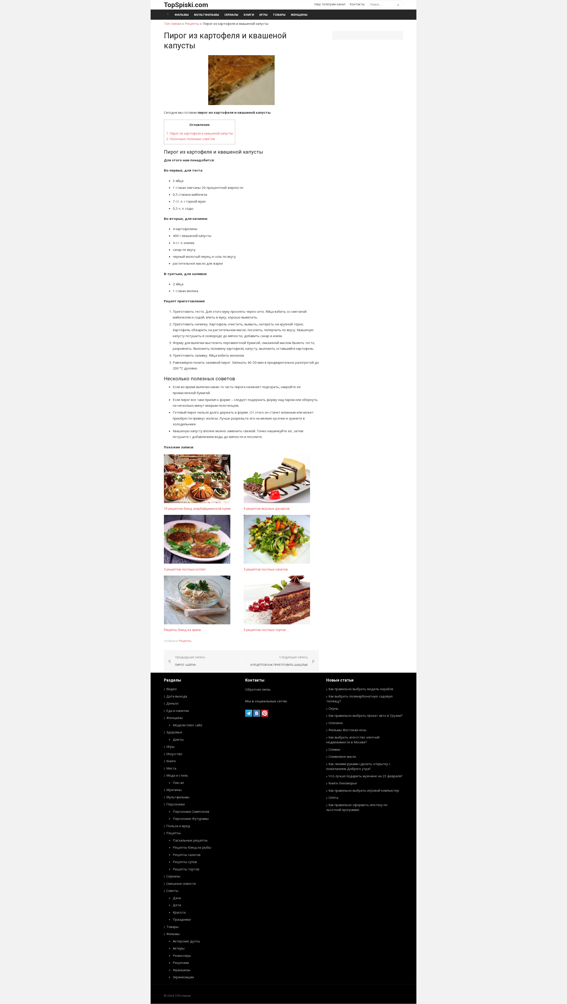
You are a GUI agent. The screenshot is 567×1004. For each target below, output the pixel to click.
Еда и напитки (177, 710)
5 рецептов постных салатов (266, 569)
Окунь (333, 708)
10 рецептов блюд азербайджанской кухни (197, 509)
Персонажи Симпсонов (191, 811)
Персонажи (175, 804)
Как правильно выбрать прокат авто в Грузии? (365, 715)
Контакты (357, 4)
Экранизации (183, 977)
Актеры (178, 948)
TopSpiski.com (186, 5)
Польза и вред (178, 826)
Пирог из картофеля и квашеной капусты (199, 133)
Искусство (174, 754)
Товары (279, 15)
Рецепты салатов (186, 854)
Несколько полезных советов (190, 139)
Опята (333, 797)
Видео (171, 689)
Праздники (182, 919)
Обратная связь (258, 689)
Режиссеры (182, 955)
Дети (177, 905)
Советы (172, 890)
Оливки (334, 749)
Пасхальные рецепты (190, 840)
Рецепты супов (185, 861)
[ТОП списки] (168, 15)
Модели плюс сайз (187, 725)
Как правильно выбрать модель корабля (360, 689)
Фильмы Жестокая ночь (347, 730)
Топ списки (172, 23)
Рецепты (192, 23)
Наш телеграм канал (329, 4)
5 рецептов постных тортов (265, 630)
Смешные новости (181, 883)
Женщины (299, 15)
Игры (263, 15)
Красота (179, 912)
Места (171, 768)
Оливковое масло (342, 756)
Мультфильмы (206, 15)
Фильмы (182, 15)
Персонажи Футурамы (191, 818)
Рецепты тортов (186, 869)
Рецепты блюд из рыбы (192, 847)
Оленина (335, 723)
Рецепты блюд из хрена (182, 630)
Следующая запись (279, 661)
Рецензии (181, 962)
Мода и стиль (177, 775)
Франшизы (181, 970)
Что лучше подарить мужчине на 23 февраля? (365, 776)
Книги (249, 15)
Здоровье (174, 732)
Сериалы (231, 15)
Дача (177, 898)
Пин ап (178, 782)
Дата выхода (176, 696)
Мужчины (174, 789)
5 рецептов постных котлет (185, 569)
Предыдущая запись (190, 661)
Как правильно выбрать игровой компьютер (363, 790)
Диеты (178, 739)
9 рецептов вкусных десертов (266, 509)
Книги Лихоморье (342, 783)
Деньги (172, 703)
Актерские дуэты (186, 941)
